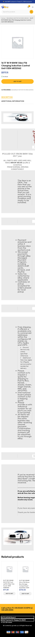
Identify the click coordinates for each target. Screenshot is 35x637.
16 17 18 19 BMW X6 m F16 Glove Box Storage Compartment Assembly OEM (24, 584)
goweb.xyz (15, 625)
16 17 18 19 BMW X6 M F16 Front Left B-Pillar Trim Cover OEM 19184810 (8, 583)
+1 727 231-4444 (6, 622)
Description (7, 97)
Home (3, 18)
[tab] (7, 97)
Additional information (12, 101)
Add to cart (18, 81)
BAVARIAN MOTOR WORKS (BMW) (18, 18)
